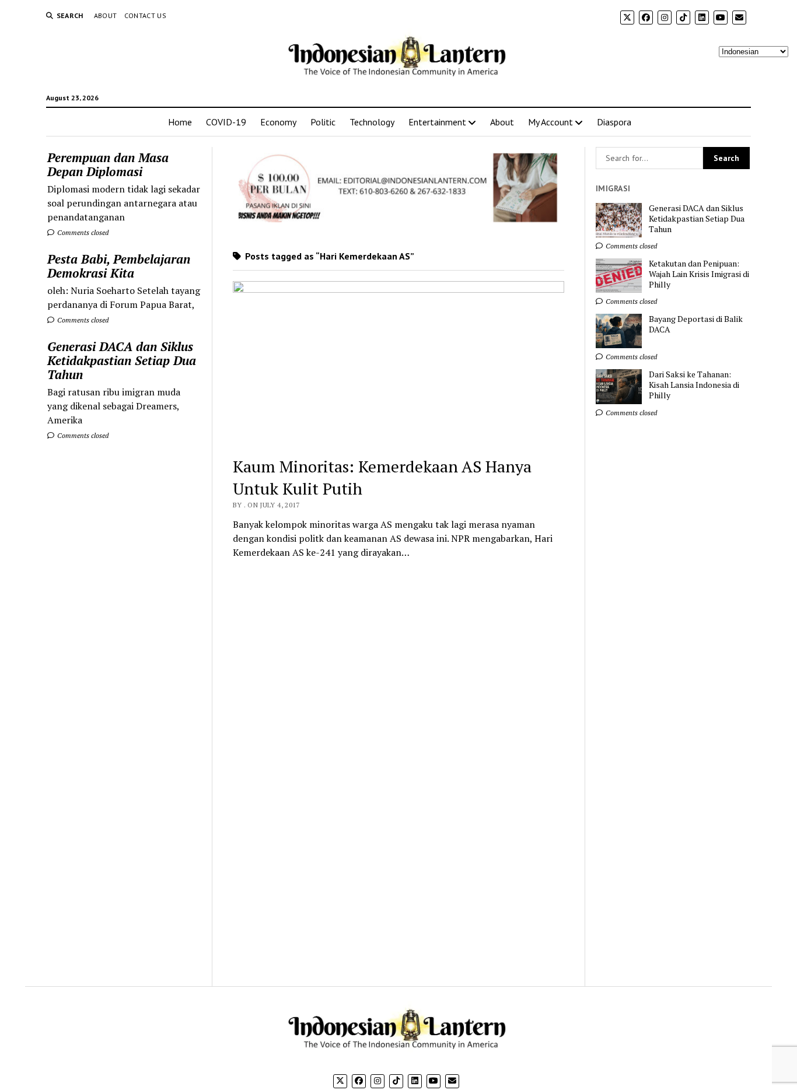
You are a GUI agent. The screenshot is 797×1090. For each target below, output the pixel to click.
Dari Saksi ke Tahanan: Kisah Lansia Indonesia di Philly (694, 385)
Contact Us (145, 15)
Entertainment (437, 122)
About (105, 15)
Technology (371, 122)
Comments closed (82, 232)
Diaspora (614, 122)
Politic (322, 122)
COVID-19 (226, 122)
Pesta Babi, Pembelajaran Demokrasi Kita (118, 266)
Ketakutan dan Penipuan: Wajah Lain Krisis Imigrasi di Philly (699, 274)
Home (180, 122)
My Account (550, 122)
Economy (278, 122)
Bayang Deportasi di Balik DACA (696, 324)
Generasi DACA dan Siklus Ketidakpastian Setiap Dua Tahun (121, 360)
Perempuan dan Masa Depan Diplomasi (108, 164)
